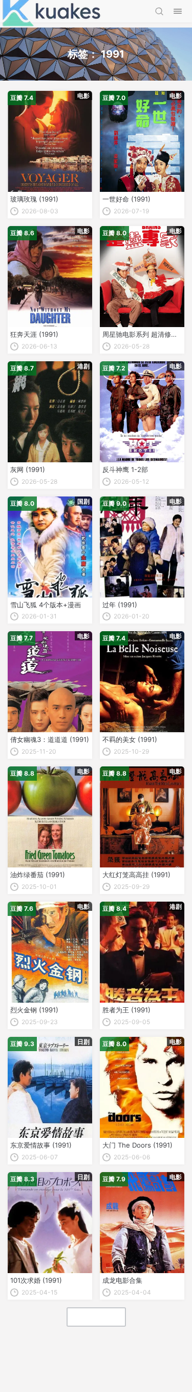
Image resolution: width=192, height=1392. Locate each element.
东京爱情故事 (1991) (41, 1145)
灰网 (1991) (27, 469)
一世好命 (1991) (126, 199)
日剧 (83, 1042)
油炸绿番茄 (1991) (37, 875)
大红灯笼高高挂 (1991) (136, 875)
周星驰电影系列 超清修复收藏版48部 (142, 334)
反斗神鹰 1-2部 (125, 469)
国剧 (83, 501)
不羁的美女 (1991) (129, 739)
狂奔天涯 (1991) (34, 334)
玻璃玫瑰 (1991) (34, 199)
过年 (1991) (119, 605)
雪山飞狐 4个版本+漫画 (45, 605)
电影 (83, 96)
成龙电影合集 (122, 1280)
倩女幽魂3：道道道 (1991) (49, 739)
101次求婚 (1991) (36, 1280)
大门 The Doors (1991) (137, 1145)
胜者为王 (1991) (126, 1010)
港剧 (83, 366)
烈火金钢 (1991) (34, 1010)
